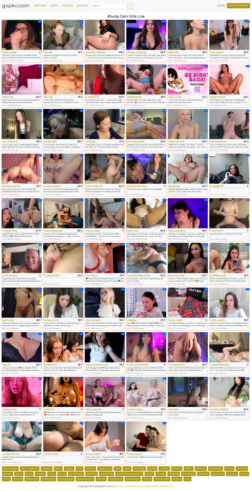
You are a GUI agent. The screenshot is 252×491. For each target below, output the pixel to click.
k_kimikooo (92, 97)
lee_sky (48, 97)
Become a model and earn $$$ (131, 486)
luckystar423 (51, 275)
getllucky (8, 320)
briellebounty (218, 275)
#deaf (58, 468)
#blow (52, 474)
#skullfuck (203, 474)
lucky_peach (217, 320)
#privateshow (76, 474)
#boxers (8, 474)
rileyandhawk (176, 141)
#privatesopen (66, 479)
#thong (229, 468)
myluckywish (93, 320)
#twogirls (46, 468)
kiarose (48, 52)
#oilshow (90, 468)
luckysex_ (91, 141)
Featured (40, 5)
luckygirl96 (216, 186)
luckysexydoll (177, 364)
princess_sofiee (136, 141)
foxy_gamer (217, 52)
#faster (188, 468)
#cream (161, 474)
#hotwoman (32, 479)
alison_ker (133, 230)
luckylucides (51, 454)
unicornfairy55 (94, 186)
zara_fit (6, 364)
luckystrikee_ (10, 230)
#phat (29, 474)
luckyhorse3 (9, 275)
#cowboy (232, 474)
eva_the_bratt (177, 275)
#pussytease (107, 474)
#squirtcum (217, 474)
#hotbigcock (116, 479)
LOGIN (221, 5)
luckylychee (9, 409)
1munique (91, 275)
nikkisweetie (134, 97)
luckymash (50, 141)
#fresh (19, 474)
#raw (79, 468)
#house (147, 479)
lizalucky (174, 52)
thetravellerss (218, 141)
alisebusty (174, 186)
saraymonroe (217, 97)
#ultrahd (101, 479)
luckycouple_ (135, 409)
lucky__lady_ (93, 230)
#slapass (40, 474)
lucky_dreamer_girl (97, 364)
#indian (152, 468)
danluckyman (94, 409)
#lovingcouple (162, 479)
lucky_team (175, 320)
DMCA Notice (159, 486)
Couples (82, 5)
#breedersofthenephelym (129, 474)
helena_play (9, 52)
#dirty (6, 479)
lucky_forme (51, 320)
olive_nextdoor (177, 230)
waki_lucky (175, 97)
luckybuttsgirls (219, 409)
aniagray (132, 320)
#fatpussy (241, 468)
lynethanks (50, 364)
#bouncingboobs (30, 468)
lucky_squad (134, 454)
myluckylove (10, 141)
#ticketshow (216, 468)
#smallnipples (132, 479)
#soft (187, 479)
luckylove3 (216, 230)
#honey (69, 468)
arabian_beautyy (136, 52)
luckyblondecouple (138, 275)
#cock (62, 474)
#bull (117, 468)
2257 (171, 486)
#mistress (200, 468)
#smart (244, 474)
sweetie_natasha (95, 52)
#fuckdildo (139, 468)
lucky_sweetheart (137, 364)
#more (149, 474)
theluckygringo (53, 230)
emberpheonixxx (137, 186)
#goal (127, 468)
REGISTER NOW (238, 5)
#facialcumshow (85, 479)
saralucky (8, 97)
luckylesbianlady (220, 364)
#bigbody (173, 474)
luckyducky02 (52, 186)
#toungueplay (10, 468)
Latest (54, 5)
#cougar (164, 468)
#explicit (177, 468)
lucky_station (93, 454)
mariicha (49, 409)
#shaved (18, 479)
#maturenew (48, 479)
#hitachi (177, 479)
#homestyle (188, 474)
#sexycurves (105, 468)
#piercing (91, 474)
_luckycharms (10, 454)
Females (67, 5)
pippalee (174, 409)
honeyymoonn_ (11, 186)
